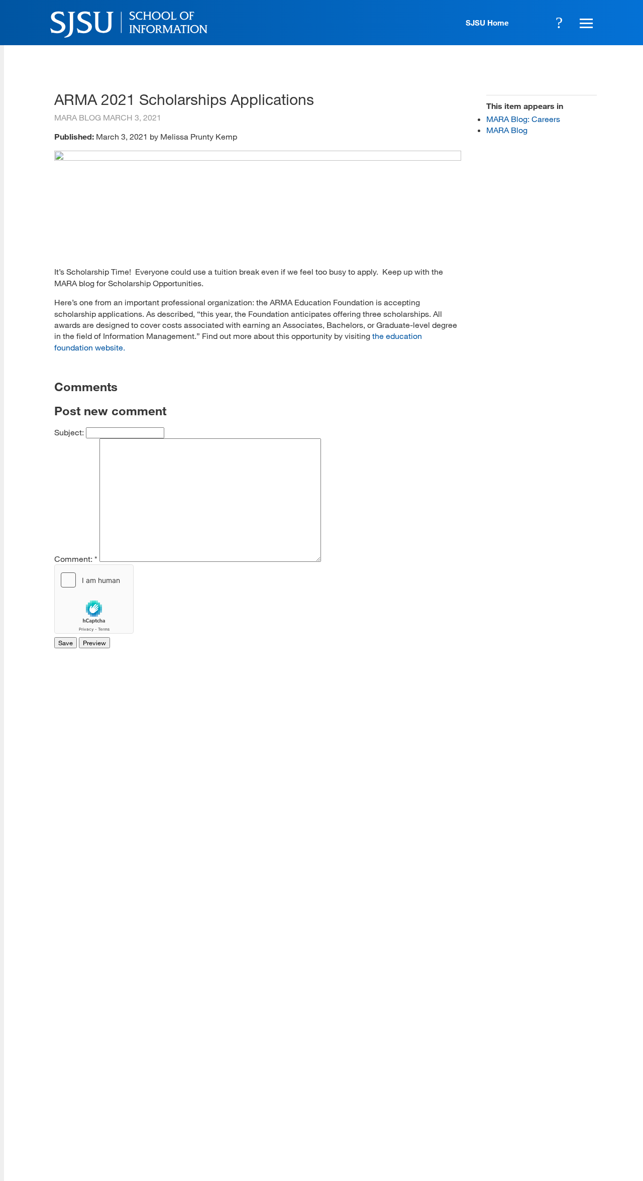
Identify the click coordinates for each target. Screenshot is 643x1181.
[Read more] (257, 157)
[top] (62, 1027)
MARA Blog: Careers (523, 119)
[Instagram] (529, 1108)
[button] (585, 22)
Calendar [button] (531, 22)
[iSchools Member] (564, 1152)
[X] (500, 1108)
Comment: (75, 558)
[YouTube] (587, 1108)
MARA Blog (506, 130)
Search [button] (559, 22)
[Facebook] (471, 1108)
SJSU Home (487, 22)
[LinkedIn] (558, 1108)
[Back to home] (529, 1045)
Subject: (70, 432)
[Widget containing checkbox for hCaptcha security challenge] (94, 599)
